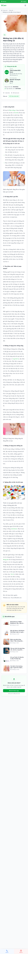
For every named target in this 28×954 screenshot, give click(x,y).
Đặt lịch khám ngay (14, 690)
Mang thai (6, 559)
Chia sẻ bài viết (14, 96)
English (24, 1)
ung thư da (16, 359)
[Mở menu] (25, 5)
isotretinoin (14, 528)
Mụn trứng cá (13, 110)
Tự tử (12, 574)
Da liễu (16, 112)
